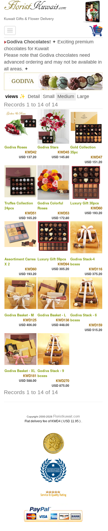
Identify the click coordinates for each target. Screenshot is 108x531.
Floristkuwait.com (66, 416)
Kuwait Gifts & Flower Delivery (29, 19)
